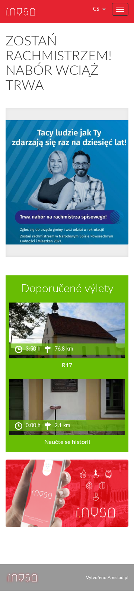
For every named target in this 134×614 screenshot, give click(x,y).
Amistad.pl (118, 577)
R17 (67, 365)
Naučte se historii (67, 442)
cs (96, 9)
